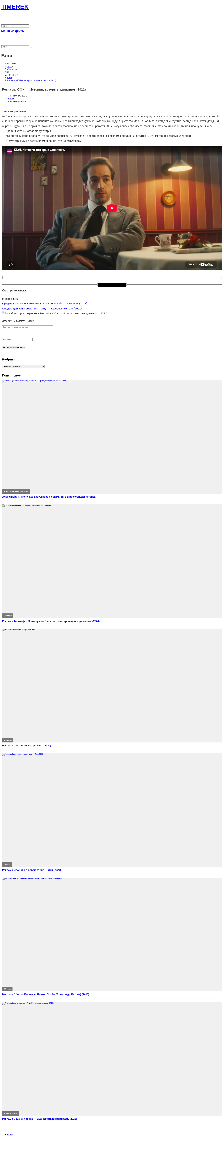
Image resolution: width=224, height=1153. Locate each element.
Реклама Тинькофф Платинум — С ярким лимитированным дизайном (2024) (51, 621)
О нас (10, 1134)
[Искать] (31, 47)
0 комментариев (17, 101)
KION (11, 98)
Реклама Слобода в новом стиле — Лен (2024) (31, 870)
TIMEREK (15, 6)
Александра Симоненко (19, 491)
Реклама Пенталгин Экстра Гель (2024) (26, 745)
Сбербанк (7, 989)
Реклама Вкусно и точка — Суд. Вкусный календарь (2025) (39, 1118)
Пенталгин (8, 740)
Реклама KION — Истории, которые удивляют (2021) (31, 80)
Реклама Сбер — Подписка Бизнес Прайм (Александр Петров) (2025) (45, 994)
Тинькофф (8, 616)
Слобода (7, 864)
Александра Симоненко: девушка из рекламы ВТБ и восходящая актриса (48, 496)
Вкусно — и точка (10, 1113)
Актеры (6, 491)
